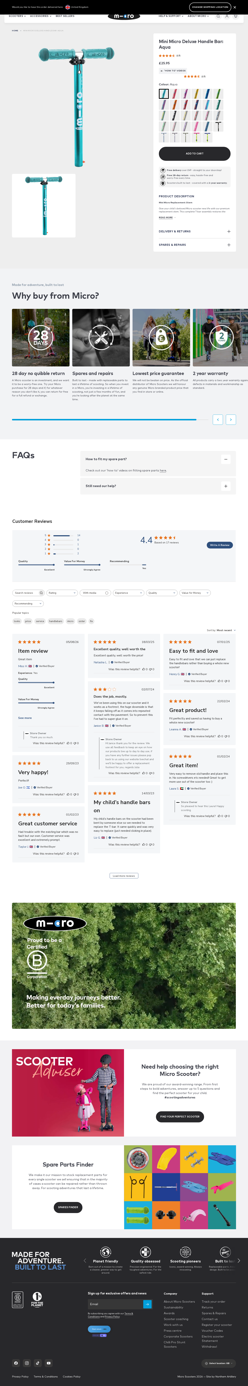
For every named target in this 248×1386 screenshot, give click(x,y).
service (40, 621)
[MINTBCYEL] (207, 137)
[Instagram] (27, 1363)
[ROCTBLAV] (175, 137)
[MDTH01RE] (186, 105)
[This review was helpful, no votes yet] (68, 743)
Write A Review (219, 545)
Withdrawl (209, 1346)
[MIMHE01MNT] (164, 116)
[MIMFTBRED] (197, 116)
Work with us (173, 1325)
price (28, 621)
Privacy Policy (112, 1317)
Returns (207, 1307)
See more (25, 718)
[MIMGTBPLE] (186, 127)
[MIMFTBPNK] (207, 116)
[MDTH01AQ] (164, 94)
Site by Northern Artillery (221, 1376)
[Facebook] (16, 1363)
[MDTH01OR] (175, 105)
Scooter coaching (176, 1319)
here (163, 470)
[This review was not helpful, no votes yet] (75, 743)
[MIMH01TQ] (207, 105)
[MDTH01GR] (218, 94)
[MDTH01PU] (186, 94)
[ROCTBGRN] (186, 137)
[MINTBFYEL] (197, 137)
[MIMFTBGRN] (164, 127)
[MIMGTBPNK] (175, 127)
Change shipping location (210, 7)
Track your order (213, 1301)
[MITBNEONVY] (207, 127)
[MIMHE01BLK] (175, 116)
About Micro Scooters (179, 1301)
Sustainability (173, 1307)
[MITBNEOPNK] (197, 127)
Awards (169, 1313)
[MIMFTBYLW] (186, 116)
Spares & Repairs (214, 1313)
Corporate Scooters (178, 1336)
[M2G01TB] (218, 127)
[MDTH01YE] (197, 94)
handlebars (55, 621)
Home (15, 31)
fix (91, 621)
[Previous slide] (218, 420)
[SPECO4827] (218, 105)
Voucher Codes (212, 1330)
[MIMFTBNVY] (218, 116)
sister (82, 621)
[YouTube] (49, 1363)
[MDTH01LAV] (164, 105)
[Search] (218, 16)
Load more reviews (124, 876)
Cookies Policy (71, 1376)
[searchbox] (25, 593)
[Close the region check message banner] (234, 7)
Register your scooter (217, 1325)
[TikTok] (38, 1363)
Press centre (173, 1330)
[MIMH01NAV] (197, 105)
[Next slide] (231, 420)
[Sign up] (147, 1304)
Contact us (210, 1319)
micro (70, 621)
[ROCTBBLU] (164, 137)
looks (17, 621)
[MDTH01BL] (207, 94)
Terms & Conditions (46, 1376)
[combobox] (62, 593)
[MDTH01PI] (175, 94)
